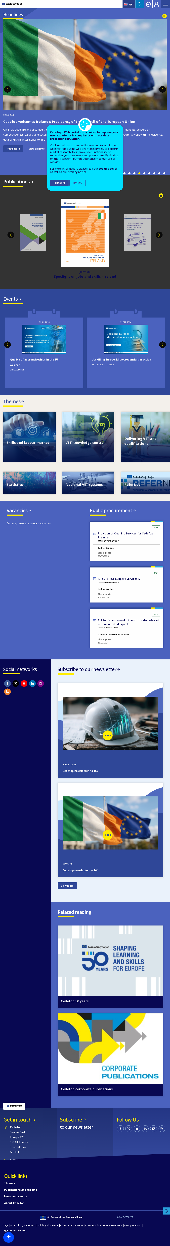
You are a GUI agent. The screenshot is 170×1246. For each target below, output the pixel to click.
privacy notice (77, 172)
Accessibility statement (22, 1225)
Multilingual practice (47, 1225)
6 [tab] (149, 173)
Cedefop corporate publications (87, 1089)
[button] (8, 1237)
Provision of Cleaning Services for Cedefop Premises (125, 535)
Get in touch (17, 1119)
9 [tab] (164, 173)
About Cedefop (14, 1203)
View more (29, 437)
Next (162, 89)
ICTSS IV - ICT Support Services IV (119, 579)
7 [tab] (154, 173)
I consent (59, 183)
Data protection (132, 1225)
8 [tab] (159, 173)
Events (10, 299)
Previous (7, 89)
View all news (37, 148)
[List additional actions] (132, 4)
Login (148, 4)
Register (157, 4)
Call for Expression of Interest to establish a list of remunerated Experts (129, 622)
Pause (164, 16)
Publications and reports (20, 1190)
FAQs (5, 1225)
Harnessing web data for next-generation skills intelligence (85, 276)
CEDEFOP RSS (7, 691)
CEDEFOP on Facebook (7, 683)
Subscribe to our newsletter (87, 669)
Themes (11, 401)
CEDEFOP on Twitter (15, 683)
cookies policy (108, 168)
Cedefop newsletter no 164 (80, 870)
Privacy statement (112, 1225)
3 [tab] (134, 173)
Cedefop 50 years (75, 1001)
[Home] (12, 4)
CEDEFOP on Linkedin (32, 683)
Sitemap (22, 1230)
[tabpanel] (85, 85)
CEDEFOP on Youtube (24, 683)
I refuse (77, 182)
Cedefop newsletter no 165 (80, 771)
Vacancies (17, 510)
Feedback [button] (166, 1211)
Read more (13, 148)
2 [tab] (129, 173)
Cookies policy (93, 1225)
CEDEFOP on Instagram (40, 683)
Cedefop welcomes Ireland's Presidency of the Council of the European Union (69, 121)
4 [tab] (139, 173)
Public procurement (111, 510)
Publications (16, 181)
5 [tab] (144, 173)
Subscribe (71, 1119)
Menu (165, 4)
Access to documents (71, 1225)
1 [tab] (124, 173)
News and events (15, 1196)
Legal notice (9, 1230)
